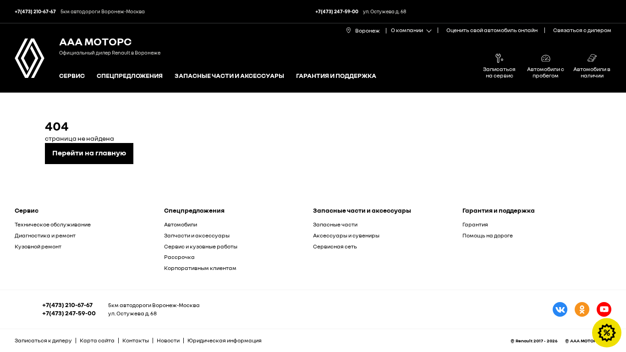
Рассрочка (179, 256)
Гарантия (475, 224)
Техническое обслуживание (53, 224)
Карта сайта (97, 340)
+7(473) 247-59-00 (69, 313)
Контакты (135, 340)
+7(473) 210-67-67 (67, 304)
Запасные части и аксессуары (229, 75)
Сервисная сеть (335, 246)
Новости (168, 340)
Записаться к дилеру (43, 340)
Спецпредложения (130, 75)
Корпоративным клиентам (200, 267)
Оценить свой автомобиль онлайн (492, 30)
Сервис (72, 75)
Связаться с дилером (582, 30)
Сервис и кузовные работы (200, 246)
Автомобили (180, 224)
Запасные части (335, 224)
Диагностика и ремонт (45, 235)
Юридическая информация (224, 340)
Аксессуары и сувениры (346, 235)
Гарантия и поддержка (336, 75)
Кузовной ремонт (38, 246)
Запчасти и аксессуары (197, 235)
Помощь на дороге (487, 235)
